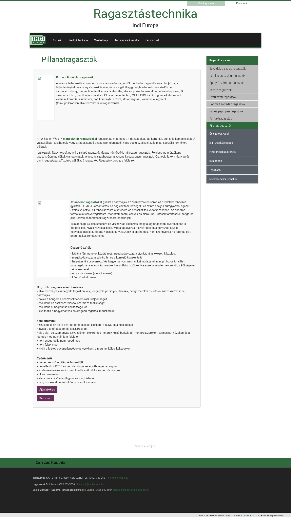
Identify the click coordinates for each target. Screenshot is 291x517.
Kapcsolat (152, 40)
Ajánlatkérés (47, 389)
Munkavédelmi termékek (223, 179)
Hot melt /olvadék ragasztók (227, 104)
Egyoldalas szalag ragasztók (227, 68)
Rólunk (56, 40)
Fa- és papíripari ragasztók (226, 111)
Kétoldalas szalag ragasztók (227, 76)
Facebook (241, 3)
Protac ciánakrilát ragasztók (75, 77)
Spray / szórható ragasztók (226, 83)
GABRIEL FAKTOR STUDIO (247, 515)
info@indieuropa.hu (117, 477)
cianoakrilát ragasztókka (79, 139)
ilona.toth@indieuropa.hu (90, 484)
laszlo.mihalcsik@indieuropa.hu (131, 489)
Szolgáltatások (78, 40)
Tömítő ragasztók (220, 90)
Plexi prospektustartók (222, 152)
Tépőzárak (215, 170)
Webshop (101, 40)
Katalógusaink (206, 3)
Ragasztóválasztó (126, 40)
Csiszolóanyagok (219, 133)
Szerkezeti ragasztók (222, 97)
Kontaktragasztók (220, 118)
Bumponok (215, 161)
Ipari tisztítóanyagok (221, 142)
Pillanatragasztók (220, 125)
